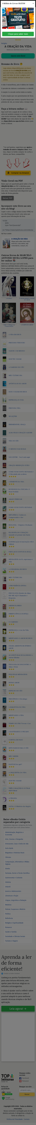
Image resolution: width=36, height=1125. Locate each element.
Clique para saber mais (18, 34)
